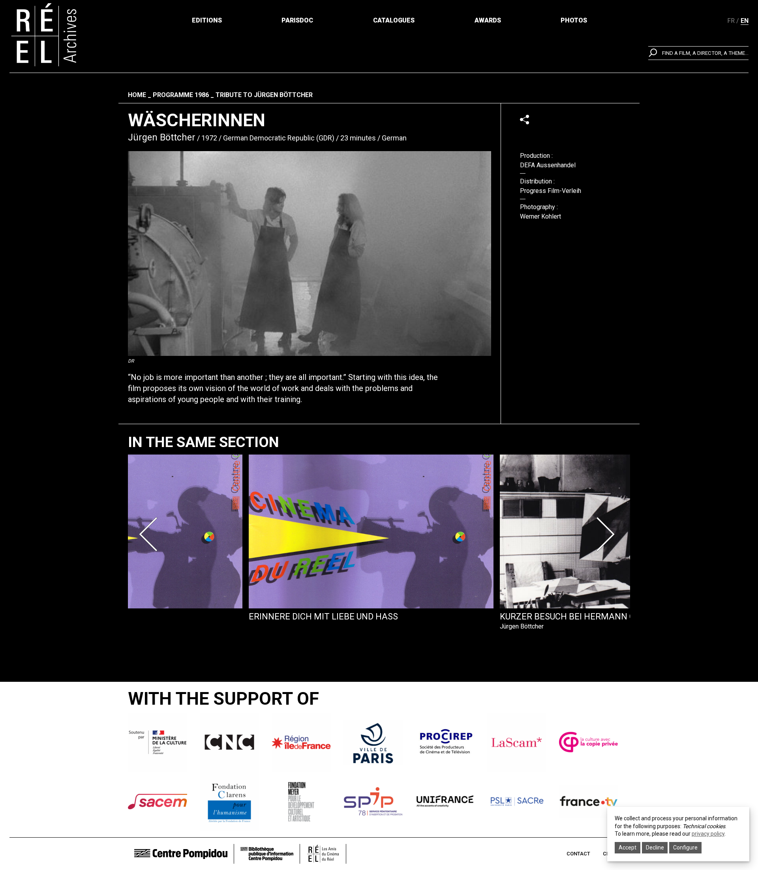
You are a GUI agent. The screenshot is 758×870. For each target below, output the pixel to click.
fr (731, 20)
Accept (627, 847)
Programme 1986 (181, 95)
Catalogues (394, 20)
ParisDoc (297, 20)
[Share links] (524, 119)
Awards (488, 20)
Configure (685, 847)
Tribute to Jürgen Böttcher (264, 95)
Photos (574, 20)
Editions (207, 20)
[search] (698, 53)
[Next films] (607, 534)
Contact (578, 854)
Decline (655, 847)
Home (137, 95)
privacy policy (708, 834)
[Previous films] (151, 534)
